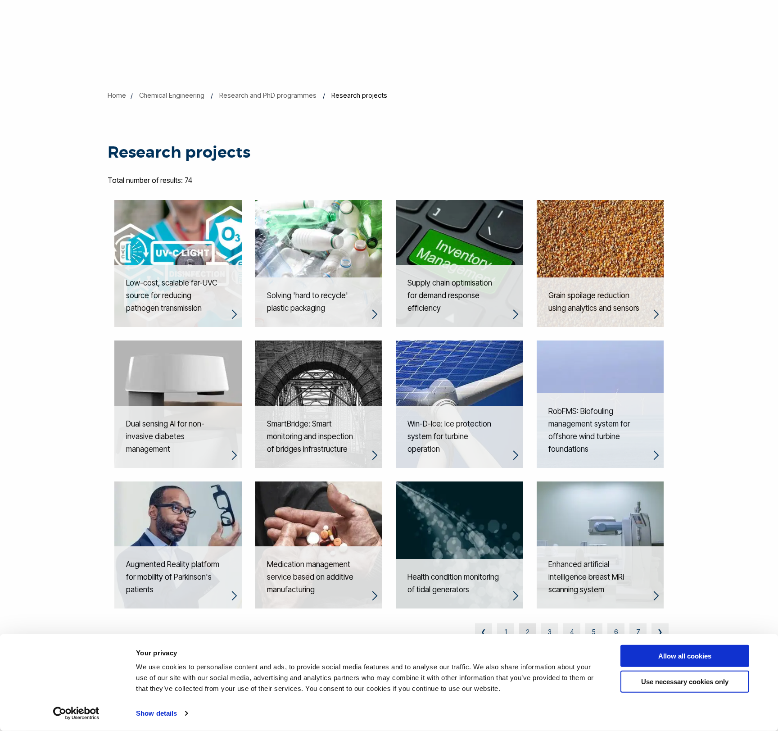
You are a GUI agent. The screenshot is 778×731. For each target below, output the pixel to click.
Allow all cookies (684, 656)
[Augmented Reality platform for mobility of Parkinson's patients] (178, 544)
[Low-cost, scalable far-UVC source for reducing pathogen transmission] (178, 262)
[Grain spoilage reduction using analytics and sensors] (600, 262)
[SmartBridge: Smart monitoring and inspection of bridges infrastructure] (319, 403)
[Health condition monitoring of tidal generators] (459, 544)
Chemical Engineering (171, 95)
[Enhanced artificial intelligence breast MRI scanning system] (600, 544)
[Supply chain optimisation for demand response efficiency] (459, 262)
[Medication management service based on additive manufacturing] (319, 544)
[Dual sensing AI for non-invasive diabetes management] (178, 403)
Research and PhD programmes (268, 95)
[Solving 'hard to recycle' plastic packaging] (319, 262)
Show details (156, 713)
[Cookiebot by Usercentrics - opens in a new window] (76, 713)
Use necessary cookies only (684, 681)
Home (117, 95)
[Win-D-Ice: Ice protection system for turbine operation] (459, 403)
